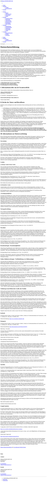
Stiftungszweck (8, 14)
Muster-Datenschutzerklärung (6, 447)
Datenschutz (5, 480)
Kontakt (4, 9)
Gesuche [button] (4, 31)
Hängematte (7, 19)
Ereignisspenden (8, 27)
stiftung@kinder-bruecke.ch (5, 464)
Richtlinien (7, 35)
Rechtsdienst (7, 22)
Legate (6, 30)
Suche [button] (4, 5)
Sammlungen (7, 28)
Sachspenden (7, 29)
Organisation (7, 15)
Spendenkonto (8, 26)
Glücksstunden (8, 20)
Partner (6, 16)
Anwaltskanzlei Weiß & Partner (20, 447)
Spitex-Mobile (8, 24)
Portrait (6, 12)
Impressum (5, 479)
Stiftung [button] (4, 11)
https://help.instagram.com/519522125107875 (18, 326)
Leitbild (6, 7)
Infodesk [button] (4, 6)
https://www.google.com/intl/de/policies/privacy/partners (11, 429)
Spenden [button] (4, 25)
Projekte (7, 34)
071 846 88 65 (3, 463)
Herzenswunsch (8, 21)
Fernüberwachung (8, 18)
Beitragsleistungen (8, 32)
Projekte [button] (4, 17)
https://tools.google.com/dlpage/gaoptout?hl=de (9, 436)
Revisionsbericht (8, 8)
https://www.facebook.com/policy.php (16, 318)
